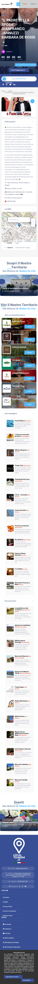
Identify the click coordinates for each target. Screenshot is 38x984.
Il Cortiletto (21, 569)
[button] (19, 225)
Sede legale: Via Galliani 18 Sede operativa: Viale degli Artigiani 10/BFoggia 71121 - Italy (18, 875)
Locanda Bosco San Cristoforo (22, 609)
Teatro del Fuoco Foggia (22, 247)
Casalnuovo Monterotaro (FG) (12, 291)
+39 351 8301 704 (22, 881)
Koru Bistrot (23, 539)
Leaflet (25, 241)
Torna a (19, 79)
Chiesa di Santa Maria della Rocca (15, 288)
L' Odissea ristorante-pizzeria (22, 435)
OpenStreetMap (32, 241)
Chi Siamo (6, 897)
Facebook (7, 924)
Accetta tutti (26, 980)
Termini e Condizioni (9, 911)
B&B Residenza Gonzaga (22, 641)
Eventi (10, 91)
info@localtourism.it (21, 868)
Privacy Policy (7, 906)
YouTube (7, 933)
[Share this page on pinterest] (6, 84)
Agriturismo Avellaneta (22, 626)
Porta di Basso (23, 421)
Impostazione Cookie (12, 977)
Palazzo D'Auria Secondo (20, 554)
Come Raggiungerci (18, 70)
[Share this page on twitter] (10, 84)
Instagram (7, 929)
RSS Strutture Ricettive (11, 942)
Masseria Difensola (23, 657)
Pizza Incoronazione (22, 526)
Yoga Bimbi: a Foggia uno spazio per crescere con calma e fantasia (19, 825)
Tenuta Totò (23, 465)
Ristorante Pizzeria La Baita (22, 583)
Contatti (5, 902)
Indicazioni (13, 219)
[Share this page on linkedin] (14, 84)
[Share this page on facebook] (3, 84)
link (21, 194)
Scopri (30, 326)
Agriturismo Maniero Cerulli (23, 672)
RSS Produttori (9, 938)
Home (3, 91)
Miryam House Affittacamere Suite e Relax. (22, 733)
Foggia (5, 45)
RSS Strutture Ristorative (12, 947)
